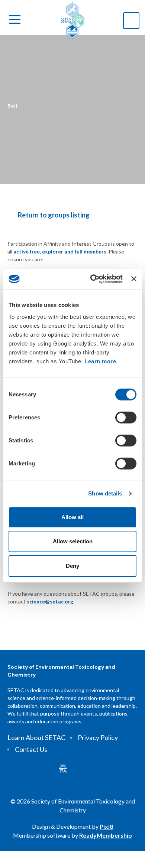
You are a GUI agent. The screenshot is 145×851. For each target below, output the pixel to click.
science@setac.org (50, 601)
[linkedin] (62, 768)
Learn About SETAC (36, 737)
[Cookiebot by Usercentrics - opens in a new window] (92, 279)
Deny (72, 566)
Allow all (72, 517)
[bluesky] (83, 768)
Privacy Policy (98, 737)
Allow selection (73, 541)
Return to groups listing (54, 215)
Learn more (100, 361)
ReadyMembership (105, 835)
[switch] (125, 417)
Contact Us (31, 749)
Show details (105, 493)
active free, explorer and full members (59, 251)
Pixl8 (106, 826)
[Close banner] (133, 278)
